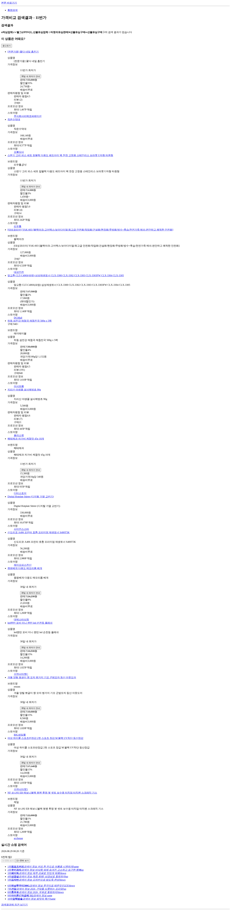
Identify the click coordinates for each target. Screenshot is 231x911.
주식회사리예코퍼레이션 (27, 116)
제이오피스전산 (22, 565)
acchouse (18, 838)
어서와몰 (19, 386)
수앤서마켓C (21, 674)
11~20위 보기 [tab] (22, 860)
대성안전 (19, 272)
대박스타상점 (21, 619)
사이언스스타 (21, 529)
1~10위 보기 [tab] (8, 860)
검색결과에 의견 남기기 (14, 904)
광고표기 (7, 46)
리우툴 (17, 226)
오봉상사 (19, 152)
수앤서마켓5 (21, 789)
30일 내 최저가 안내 (30, 76)
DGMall (18, 317)
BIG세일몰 (20, 734)
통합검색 (13, 10)
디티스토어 (20, 493)
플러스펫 (19, 435)
